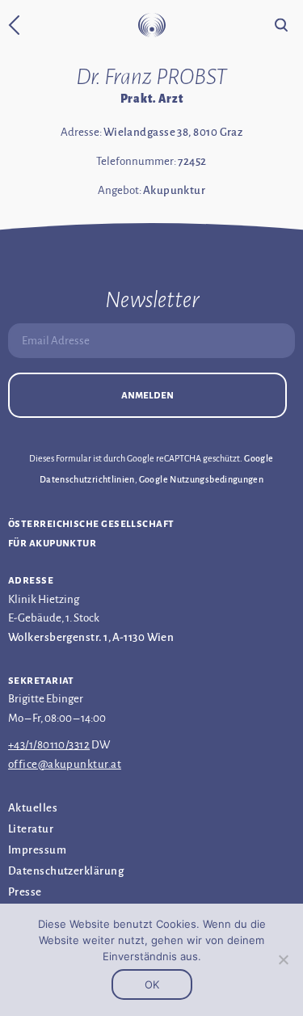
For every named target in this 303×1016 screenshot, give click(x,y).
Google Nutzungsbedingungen (201, 479)
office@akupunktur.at (64, 764)
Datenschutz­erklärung (66, 871)
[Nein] (283, 959)
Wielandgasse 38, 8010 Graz (173, 132)
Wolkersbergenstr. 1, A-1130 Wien (91, 637)
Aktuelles (32, 808)
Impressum (37, 850)
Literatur (30, 829)
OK (152, 984)
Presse (25, 892)
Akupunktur (174, 190)
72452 (192, 161)
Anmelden (147, 395)
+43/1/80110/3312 (49, 745)
